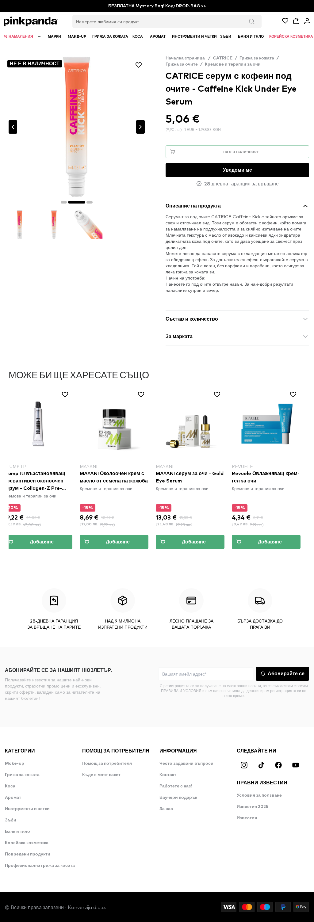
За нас (166, 809)
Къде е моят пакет (101, 775)
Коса (10, 786)
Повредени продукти (27, 854)
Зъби (10, 820)
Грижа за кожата (256, 58)
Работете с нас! (175, 786)
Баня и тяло (17, 831)
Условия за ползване (259, 795)
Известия (247, 818)
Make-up (14, 763)
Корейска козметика (26, 843)
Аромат (13, 797)
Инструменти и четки (27, 809)
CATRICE (222, 58)
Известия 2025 (252, 807)
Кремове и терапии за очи (233, 64)
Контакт (167, 775)
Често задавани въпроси (186, 763)
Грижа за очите (182, 64)
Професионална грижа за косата (40, 865)
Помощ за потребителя (107, 763)
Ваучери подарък (178, 797)
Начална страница (188, 58)
